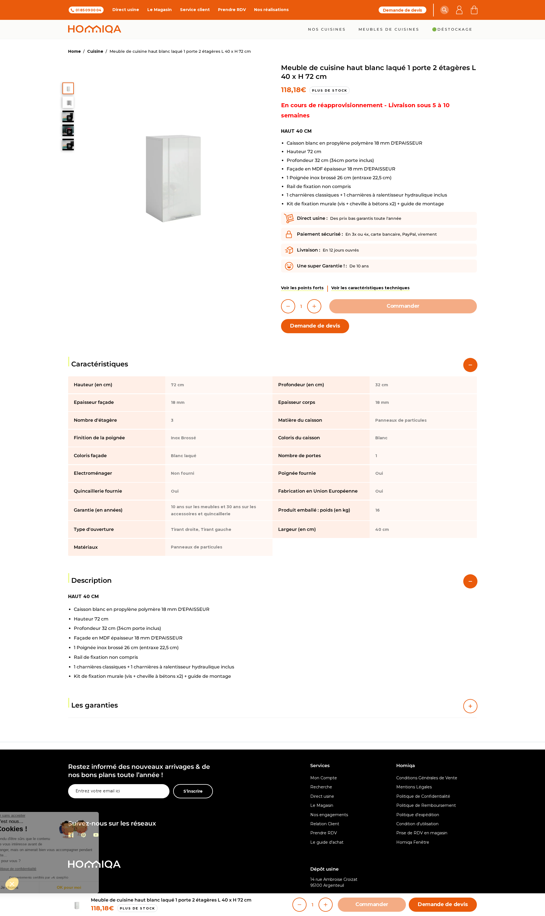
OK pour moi (95, 887)
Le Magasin (159, 9)
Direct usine (125, 9)
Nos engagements (329, 814)
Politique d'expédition (417, 814)
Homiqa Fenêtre (412, 842)
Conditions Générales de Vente (426, 777)
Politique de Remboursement (426, 805)
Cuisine (95, 51)
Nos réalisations (271, 9)
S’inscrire (193, 791)
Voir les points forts (302, 287)
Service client (195, 9)
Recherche (321, 787)
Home (74, 51)
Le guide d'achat (326, 842)
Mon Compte (323, 777)
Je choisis (35, 887)
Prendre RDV (232, 9)
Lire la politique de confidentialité (36, 869)
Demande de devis (402, 10)
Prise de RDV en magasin (421, 832)
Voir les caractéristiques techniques (370, 287)
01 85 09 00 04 (88, 10)
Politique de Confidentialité (423, 796)
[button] (444, 10)
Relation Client (324, 823)
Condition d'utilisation (417, 823)
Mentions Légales (414, 787)
